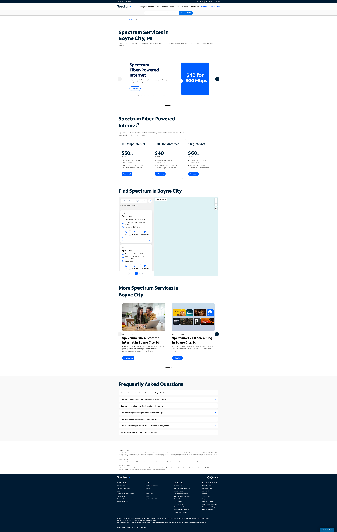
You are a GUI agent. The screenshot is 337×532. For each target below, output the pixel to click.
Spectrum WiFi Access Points (182, 488)
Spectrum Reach (121, 496)
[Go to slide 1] (167, 105)
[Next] (217, 79)
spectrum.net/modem (143, 455)
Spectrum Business (122, 501)
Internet (148, 488)
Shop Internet (128, 358)
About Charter (121, 486)
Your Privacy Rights (137, 518)
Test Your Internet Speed (181, 493)
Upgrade (204, 499)
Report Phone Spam (207, 509)
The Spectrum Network (180, 512)
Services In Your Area (180, 507)
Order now (204, 7)
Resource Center (178, 491)
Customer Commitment (123, 488)
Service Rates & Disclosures (209, 504)
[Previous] (120, 79)
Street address (149, 11)
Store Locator (206, 496)
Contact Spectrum (207, 486)
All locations (122, 20)
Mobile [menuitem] (165, 7)
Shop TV (177, 358)
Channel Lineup (178, 501)
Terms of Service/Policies (124, 518)
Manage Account (207, 488)
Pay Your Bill (205, 491)
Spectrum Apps (178, 486)
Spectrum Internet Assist (152, 499)
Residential (120, 1)
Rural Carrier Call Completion (210, 507)
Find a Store (199, 1)
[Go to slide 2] (170, 105)
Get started (127, 174)
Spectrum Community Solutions (126, 499)
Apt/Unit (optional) (168, 11)
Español (218, 1)
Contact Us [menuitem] (194, 7)
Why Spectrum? (178, 504)
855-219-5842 (215, 7)
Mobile (147, 496)
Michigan (131, 20)
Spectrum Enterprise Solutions (125, 493)
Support (204, 493)
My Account (209, 1)
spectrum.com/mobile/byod (191, 461)
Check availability (186, 13)
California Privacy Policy (157, 518)
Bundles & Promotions (152, 486)
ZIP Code (175, 11)
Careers (119, 491)
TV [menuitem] (159, 7)
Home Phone (149, 493)
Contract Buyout (178, 499)
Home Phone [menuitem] (175, 7)
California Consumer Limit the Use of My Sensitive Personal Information (136, 520)
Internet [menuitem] (152, 7)
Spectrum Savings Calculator (182, 496)
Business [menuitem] (185, 7)
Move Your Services (207, 501)
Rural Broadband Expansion (181, 509)
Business (128, 1)
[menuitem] (120, 2)
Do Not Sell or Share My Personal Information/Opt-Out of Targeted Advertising (187, 518)
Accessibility (146, 518)
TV (146, 491)
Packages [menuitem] (143, 7)
